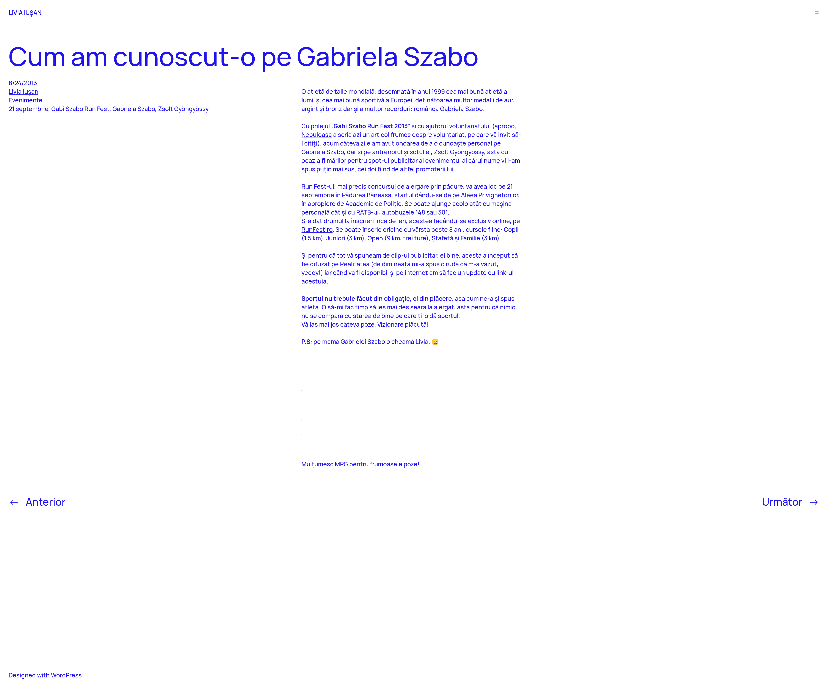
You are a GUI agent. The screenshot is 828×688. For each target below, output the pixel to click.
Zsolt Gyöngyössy (183, 109)
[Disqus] (411, 589)
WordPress (66, 675)
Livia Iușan (23, 91)
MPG (341, 464)
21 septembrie (28, 109)
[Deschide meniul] (816, 12)
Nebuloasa (316, 134)
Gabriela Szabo (134, 109)
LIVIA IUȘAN (25, 12)
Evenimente (25, 100)
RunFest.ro (316, 229)
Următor (782, 501)
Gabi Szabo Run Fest (80, 109)
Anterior (46, 501)
